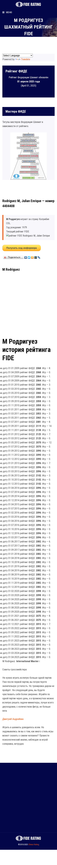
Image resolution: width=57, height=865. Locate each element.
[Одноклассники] (32, 256)
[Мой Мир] (35, 256)
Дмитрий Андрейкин (13, 719)
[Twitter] (29, 256)
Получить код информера (21, 248)
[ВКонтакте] (25, 256)
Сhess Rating (33, 844)
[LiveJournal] (39, 256)
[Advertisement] (28, 303)
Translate (25, 59)
